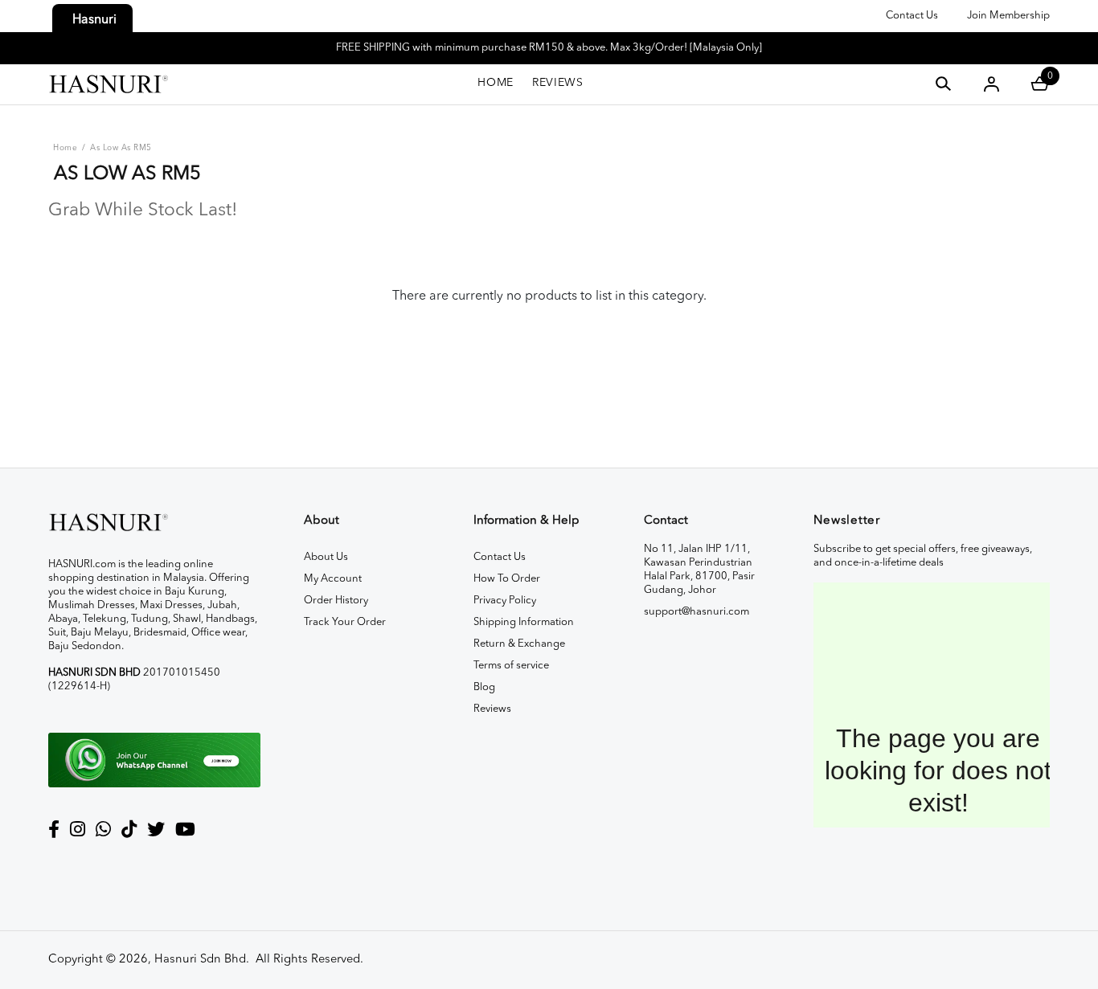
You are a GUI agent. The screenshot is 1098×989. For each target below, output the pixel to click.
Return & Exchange (519, 644)
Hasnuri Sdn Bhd (200, 960)
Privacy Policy (504, 600)
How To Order (506, 579)
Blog (484, 687)
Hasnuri (94, 20)
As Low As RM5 (121, 148)
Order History (336, 600)
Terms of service (511, 665)
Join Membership (1008, 15)
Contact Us (912, 15)
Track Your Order (345, 622)
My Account (333, 579)
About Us (326, 557)
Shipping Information (523, 622)
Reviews (492, 709)
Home (65, 148)
